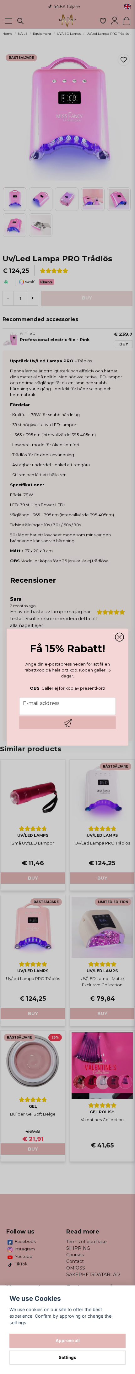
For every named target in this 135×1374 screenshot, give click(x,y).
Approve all (68, 1340)
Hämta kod (67, 723)
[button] (119, 637)
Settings (67, 1357)
